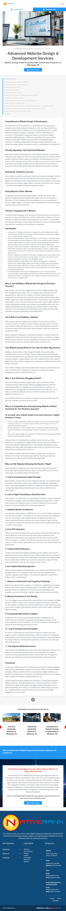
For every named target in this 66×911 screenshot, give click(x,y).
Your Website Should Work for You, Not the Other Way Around (20, 100)
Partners (26, 853)
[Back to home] (9, 3)
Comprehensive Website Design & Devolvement (16, 82)
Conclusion (7, 113)
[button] (62, 4)
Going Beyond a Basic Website (12, 90)
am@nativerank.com (52, 889)
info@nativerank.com (52, 875)
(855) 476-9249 (56, 865)
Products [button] (6, 858)
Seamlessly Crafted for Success (12, 87)
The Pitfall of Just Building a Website (14, 98)
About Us (26, 849)
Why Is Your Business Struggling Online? (14, 103)
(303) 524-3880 (54, 863)
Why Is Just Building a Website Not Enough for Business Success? (21, 95)
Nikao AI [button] (6, 854)
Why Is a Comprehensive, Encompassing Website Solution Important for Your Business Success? (29, 105)
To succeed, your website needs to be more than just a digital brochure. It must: (24, 108)
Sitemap (26, 861)
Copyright (55, 901)
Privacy (52, 898)
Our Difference (28, 851)
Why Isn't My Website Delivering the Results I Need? (17, 111)
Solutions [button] (6, 849)
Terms (59, 898)
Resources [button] (27, 859)
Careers (26, 855)
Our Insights (27, 857)
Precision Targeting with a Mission (13, 92)
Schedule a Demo (50, 9)
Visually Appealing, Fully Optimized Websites (15, 84)
